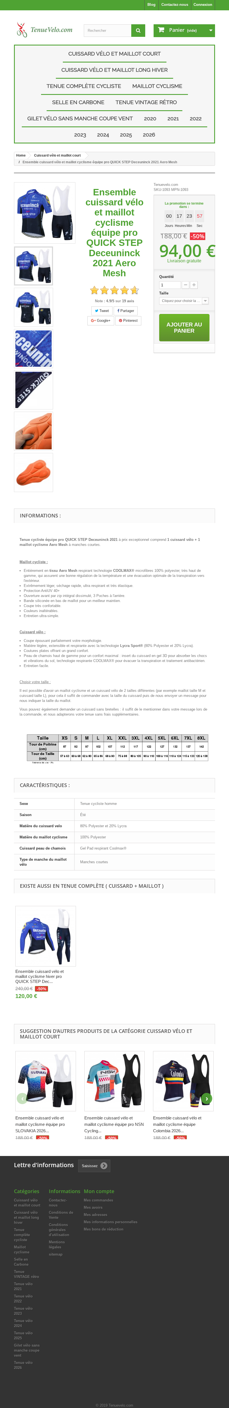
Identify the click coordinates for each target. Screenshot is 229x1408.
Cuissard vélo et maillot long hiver (114, 70)
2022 (196, 118)
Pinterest (130, 320)
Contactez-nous (174, 5)
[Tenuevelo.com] (44, 29)
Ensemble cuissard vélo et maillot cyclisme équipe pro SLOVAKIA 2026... (40, 1124)
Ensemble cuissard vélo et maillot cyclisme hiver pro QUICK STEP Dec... (39, 976)
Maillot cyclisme (157, 86)
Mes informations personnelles (110, 1222)
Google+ (103, 320)
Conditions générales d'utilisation (59, 1230)
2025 (126, 134)
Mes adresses (95, 1215)
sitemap (56, 1254)
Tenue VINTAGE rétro (146, 102)
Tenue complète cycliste (84, 86)
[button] (206, 1098)
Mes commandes (98, 1200)
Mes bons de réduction (103, 1229)
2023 (80, 134)
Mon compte (99, 1191)
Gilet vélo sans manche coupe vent (80, 118)
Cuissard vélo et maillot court (114, 54)
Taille (164, 293)
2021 (173, 118)
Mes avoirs (93, 1207)
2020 (150, 118)
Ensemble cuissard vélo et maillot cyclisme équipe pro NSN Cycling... (114, 1124)
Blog (151, 5)
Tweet (103, 311)
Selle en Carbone (78, 102)
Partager (126, 311)
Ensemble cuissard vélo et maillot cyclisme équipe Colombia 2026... (177, 1124)
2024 (103, 134)
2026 (149, 134)
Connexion (203, 5)
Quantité (166, 277)
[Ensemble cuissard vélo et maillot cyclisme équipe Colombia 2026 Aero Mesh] (183, 1081)
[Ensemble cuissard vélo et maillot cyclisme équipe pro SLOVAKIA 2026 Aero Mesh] (45, 1081)
